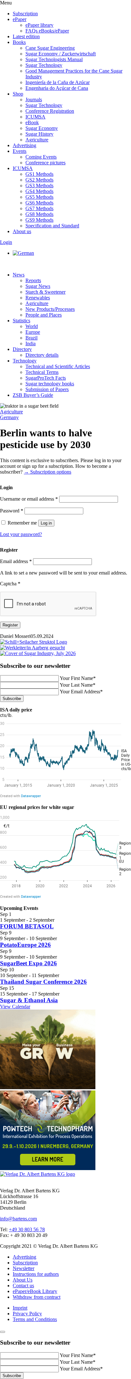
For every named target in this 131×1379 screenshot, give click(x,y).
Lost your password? (21, 534)
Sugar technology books (49, 383)
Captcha (10, 583)
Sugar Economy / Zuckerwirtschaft (60, 53)
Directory (22, 349)
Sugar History (39, 134)
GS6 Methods (39, 202)
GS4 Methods (39, 191)
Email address (16, 561)
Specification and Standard (52, 225)
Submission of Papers (47, 389)
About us (22, 231)
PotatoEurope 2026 (25, 944)
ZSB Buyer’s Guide (33, 395)
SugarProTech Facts (45, 378)
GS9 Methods (39, 220)
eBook (32, 122)
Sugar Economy (41, 128)
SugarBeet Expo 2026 (28, 963)
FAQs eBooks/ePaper (47, 30)
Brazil (31, 337)
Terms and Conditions (35, 1319)
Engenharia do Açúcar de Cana (56, 88)
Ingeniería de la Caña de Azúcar (57, 82)
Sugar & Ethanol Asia (29, 1000)
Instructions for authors (36, 1274)
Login (6, 242)
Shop (18, 93)
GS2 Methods (39, 179)
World (31, 326)
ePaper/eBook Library (35, 1291)
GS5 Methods (39, 197)
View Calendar (15, 1006)
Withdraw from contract (36, 1297)
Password (11, 510)
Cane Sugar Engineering (50, 48)
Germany (9, 417)
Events (19, 151)
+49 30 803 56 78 (27, 1229)
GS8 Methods (39, 214)
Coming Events (41, 157)
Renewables (37, 297)
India (30, 343)
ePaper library (39, 25)
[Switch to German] (23, 253)
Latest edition (26, 36)
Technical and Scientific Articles (57, 366)
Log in (46, 523)
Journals (33, 99)
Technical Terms (42, 372)
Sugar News (37, 286)
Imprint (20, 1308)
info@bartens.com (18, 1218)
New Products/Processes (50, 309)
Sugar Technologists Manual (54, 59)
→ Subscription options (47, 472)
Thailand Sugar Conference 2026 (43, 981)
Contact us (23, 1285)
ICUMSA (35, 116)
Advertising (24, 145)
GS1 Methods (39, 174)
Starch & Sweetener (45, 292)
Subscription (25, 13)
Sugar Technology (43, 65)
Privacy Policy (27, 1313)
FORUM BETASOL (27, 926)
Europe (32, 332)
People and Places (43, 315)
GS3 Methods (39, 185)
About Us (22, 1280)
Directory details (42, 355)
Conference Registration (49, 111)
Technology (25, 360)
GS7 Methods (39, 208)
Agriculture (36, 139)
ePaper (19, 19)
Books (19, 42)
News (18, 274)
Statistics (21, 320)
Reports (33, 280)
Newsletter (23, 1268)
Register (10, 625)
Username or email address (29, 499)
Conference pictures (45, 162)
